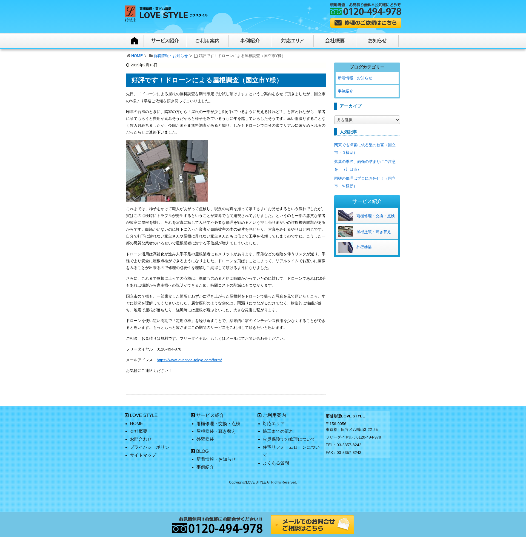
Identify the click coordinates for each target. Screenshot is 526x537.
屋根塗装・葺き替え (373, 232)
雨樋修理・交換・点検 (375, 216)
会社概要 (138, 431)
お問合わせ (141, 439)
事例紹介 (345, 91)
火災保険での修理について (289, 439)
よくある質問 (276, 463)
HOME (137, 55)
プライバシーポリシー (152, 447)
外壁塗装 (364, 247)
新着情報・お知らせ (170, 55)
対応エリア (274, 423)
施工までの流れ (278, 431)
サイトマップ (143, 455)
